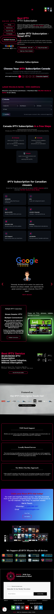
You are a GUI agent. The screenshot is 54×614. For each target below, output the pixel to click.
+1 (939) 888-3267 (31, 506)
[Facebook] (48, 8)
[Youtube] (46, 11)
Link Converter (19, 603)
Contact (45, 600)
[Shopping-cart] (46, 8)
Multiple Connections (13, 337)
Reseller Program (36, 603)
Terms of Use (17, 600)
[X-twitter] (48, 11)
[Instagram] (51, 8)
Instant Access (9, 40)
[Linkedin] (41, 607)
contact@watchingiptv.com (29, 509)
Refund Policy (32, 600)
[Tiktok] (51, 11)
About (6, 600)
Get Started (27, 516)
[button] (32, 9)
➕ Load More (6, 114)
